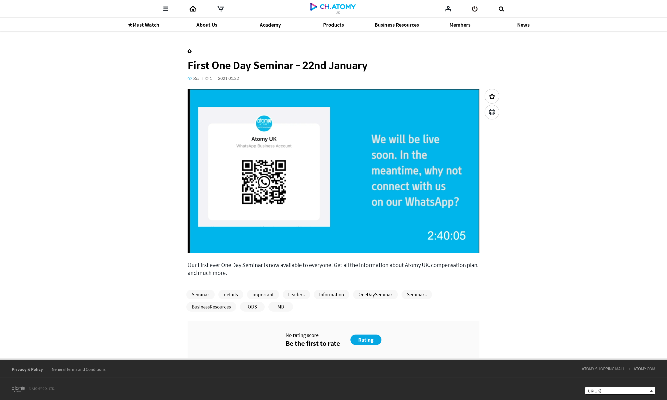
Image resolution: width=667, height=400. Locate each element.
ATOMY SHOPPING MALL (603, 369)
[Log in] (474, 9)
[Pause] (198, 246)
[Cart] (221, 9)
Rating (366, 339)
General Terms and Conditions (79, 369)
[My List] (448, 9)
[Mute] (229, 246)
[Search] (501, 9)
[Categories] (166, 9)
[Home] (192, 9)
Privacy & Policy (27, 369)
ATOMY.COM (644, 369)
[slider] (333, 238)
